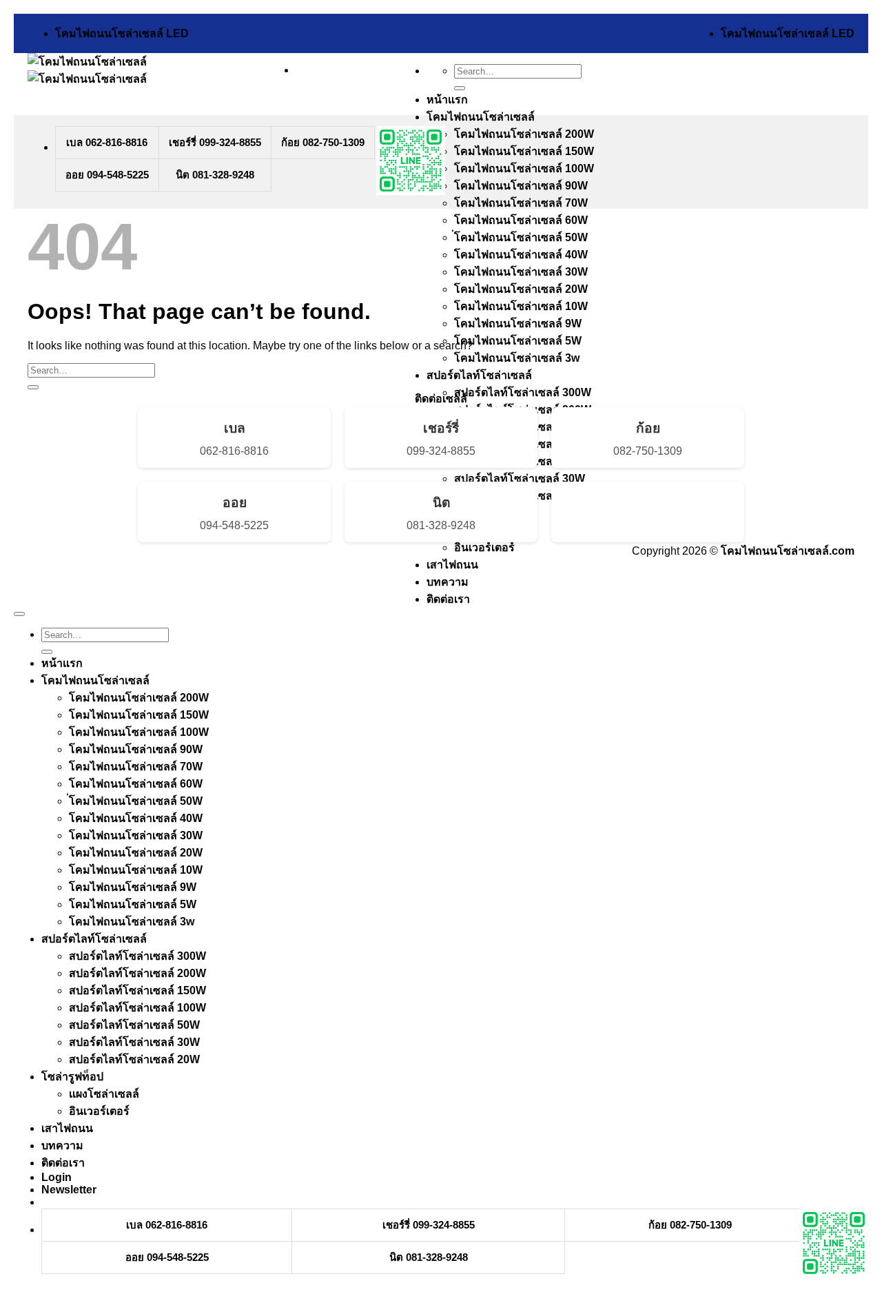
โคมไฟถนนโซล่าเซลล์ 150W (524, 151)
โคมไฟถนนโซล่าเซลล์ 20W (521, 289)
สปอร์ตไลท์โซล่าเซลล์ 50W (134, 1025)
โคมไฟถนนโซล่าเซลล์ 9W (518, 323)
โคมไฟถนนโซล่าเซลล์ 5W (518, 341)
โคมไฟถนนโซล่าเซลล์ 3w (517, 358)
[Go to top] (19, 614)
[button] (68, 1189)
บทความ (448, 582)
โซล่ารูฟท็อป (72, 1076)
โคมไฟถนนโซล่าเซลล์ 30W (521, 272)
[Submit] (459, 88)
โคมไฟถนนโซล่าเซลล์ (481, 117)
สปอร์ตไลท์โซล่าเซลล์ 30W (519, 478)
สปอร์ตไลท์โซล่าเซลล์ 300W (522, 392)
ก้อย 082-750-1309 (323, 142)
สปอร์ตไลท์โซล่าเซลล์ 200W (137, 973)
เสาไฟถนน (452, 565)
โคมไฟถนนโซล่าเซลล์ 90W (521, 186)
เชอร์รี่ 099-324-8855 (215, 142)
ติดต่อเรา (448, 599)
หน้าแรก (447, 99)
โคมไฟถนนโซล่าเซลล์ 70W (521, 203)
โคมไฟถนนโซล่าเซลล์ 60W (521, 220)
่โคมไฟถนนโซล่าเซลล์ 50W (521, 237)
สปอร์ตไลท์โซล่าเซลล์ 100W (137, 1008)
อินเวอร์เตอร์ (484, 547)
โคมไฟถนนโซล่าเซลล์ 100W (524, 168)
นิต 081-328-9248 (215, 175)
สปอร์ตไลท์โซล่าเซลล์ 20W (134, 1059)
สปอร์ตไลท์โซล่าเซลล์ (479, 375)
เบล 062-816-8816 (106, 142)
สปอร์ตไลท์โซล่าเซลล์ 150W (137, 990)
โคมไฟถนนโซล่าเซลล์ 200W (524, 134)
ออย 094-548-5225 (107, 175)
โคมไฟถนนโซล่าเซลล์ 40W (521, 254)
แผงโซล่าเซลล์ (104, 1094)
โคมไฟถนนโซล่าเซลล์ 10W (521, 306)
